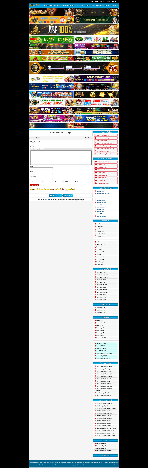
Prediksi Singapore (101, 207)
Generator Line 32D (101, 323)
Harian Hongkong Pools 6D (103, 154)
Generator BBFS (100, 252)
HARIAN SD (98, 5)
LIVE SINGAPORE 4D (102, 172)
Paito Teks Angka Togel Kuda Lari (104, 376)
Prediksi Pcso (100, 209)
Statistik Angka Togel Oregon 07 (104, 423)
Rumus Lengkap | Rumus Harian (104, 338)
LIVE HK (102, 1)
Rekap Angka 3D (100, 330)
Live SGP (47, 199)
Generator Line (99, 320)
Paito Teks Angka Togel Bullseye (104, 381)
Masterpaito (33, 462)
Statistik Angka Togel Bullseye (103, 420)
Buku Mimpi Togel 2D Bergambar (104, 450)
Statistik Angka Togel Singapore (104, 410)
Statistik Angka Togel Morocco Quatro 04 (106, 428)
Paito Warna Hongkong (102, 277)
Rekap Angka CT (100, 335)
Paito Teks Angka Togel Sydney (104, 366)
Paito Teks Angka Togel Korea (103, 383)
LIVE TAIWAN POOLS (102, 180)
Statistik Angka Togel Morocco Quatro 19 (106, 408)
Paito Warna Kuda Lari (101, 279)
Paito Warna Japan (101, 294)
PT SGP (82, 5)
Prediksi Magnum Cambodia (103, 195)
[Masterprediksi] (35, 5)
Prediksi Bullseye (100, 198)
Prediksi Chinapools (101, 202)
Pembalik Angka (100, 257)
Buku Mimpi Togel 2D (101, 443)
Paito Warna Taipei (101, 299)
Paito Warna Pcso (100, 282)
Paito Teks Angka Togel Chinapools (105, 393)
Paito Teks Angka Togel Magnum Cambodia (103, 389)
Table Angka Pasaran (101, 244)
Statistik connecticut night (61, 132)
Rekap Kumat (99, 325)
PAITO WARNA (49, 5)
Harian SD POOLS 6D (101, 343)
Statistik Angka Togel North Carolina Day (106, 430)
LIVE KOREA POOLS (102, 178)
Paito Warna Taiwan (101, 287)
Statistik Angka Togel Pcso (103, 405)
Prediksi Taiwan (100, 214)
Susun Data (99, 254)
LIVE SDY (114, 1)
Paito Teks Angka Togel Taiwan (104, 386)
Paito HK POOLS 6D (101, 351)
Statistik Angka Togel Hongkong (104, 403)
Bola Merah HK (100, 226)
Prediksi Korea (100, 211)
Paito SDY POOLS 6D (101, 348)
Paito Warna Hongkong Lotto (104, 138)
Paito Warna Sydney (101, 272)
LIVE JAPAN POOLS (102, 167)
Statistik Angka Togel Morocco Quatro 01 (106, 435)
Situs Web (33, 176)
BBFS (92, 5)
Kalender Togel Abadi (101, 261)
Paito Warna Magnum (101, 289)
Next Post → (88, 138)
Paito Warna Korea (101, 297)
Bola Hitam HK (99, 229)
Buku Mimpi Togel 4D (101, 448)
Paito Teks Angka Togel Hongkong (104, 373)
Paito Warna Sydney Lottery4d (104, 146)
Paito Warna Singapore (102, 274)
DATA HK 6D (70, 5)
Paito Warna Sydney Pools (103, 140)
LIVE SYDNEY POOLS (102, 164)
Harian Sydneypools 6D (102, 151)
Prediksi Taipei (100, 191)
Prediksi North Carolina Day (103, 193)
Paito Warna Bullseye (101, 284)
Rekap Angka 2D (100, 328)
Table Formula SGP (101, 310)
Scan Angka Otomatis (56, 195)
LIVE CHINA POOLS (101, 170)
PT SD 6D (63, 5)
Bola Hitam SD (99, 236)
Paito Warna (99, 224)
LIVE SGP (108, 1)
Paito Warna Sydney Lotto (103, 135)
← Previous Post (34, 138)
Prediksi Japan (100, 205)
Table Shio (99, 242)
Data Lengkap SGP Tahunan (103, 358)
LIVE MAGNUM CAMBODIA (103, 162)
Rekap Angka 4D (100, 333)
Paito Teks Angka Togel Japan (103, 369)
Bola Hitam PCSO (100, 234)
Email (32, 171)
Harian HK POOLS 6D (101, 346)
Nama (32, 166)
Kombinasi (99, 249)
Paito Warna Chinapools (102, 292)
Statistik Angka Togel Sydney (103, 415)
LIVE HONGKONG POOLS (103, 183)
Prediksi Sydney (100, 200)
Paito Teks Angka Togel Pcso (103, 378)
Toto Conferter (100, 259)
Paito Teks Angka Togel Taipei (103, 395)
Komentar (33, 146)
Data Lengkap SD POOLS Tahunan (104, 356)
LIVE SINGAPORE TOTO (102, 175)
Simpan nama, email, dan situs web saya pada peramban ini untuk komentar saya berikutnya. (56, 181)
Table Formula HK (100, 307)
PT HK (76, 5)
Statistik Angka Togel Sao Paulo (104, 413)
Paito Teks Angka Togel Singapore (104, 371)
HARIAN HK (106, 5)
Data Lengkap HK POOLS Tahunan (104, 353)
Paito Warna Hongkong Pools (104, 143)
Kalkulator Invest (100, 247)
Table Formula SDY (101, 312)
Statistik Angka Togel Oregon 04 (104, 425)
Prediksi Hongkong (101, 216)
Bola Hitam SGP (100, 231)
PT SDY (87, 5)
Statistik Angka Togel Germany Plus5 (105, 433)
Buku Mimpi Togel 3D (101, 446)
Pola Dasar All (99, 264)
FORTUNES (113, 5)
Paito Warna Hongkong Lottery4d (105, 148)
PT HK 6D (56, 5)
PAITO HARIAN (94, 1)
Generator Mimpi (68, 195)
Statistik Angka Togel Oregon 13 (104, 418)
